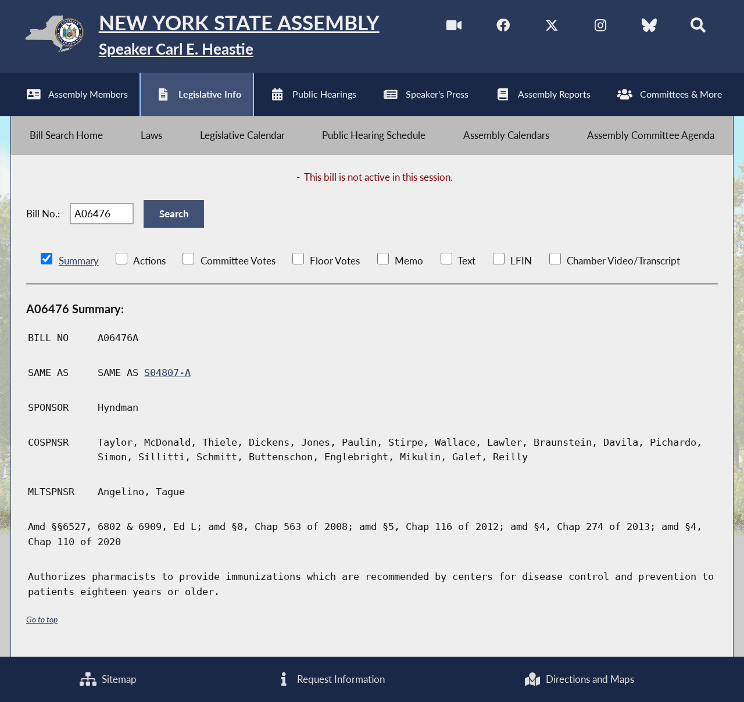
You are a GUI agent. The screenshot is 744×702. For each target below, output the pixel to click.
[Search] (698, 28)
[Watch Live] (454, 28)
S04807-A (167, 372)
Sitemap (118, 679)
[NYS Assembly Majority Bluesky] (649, 28)
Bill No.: (43, 213)
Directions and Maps (588, 679)
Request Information (340, 679)
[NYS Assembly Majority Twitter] (552, 28)
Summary (79, 261)
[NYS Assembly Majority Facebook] (503, 28)
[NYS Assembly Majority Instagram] (600, 28)
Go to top (42, 619)
